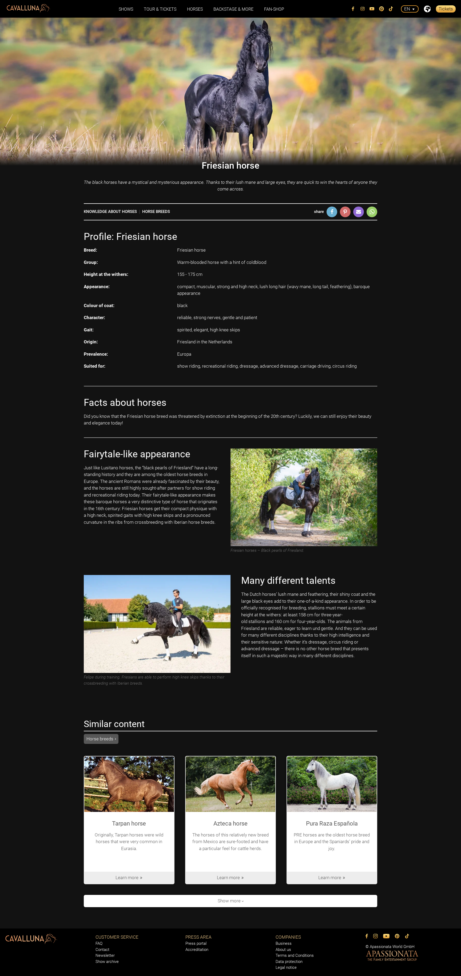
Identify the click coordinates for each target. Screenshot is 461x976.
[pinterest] (381, 8)
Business (284, 943)
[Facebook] (353, 8)
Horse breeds (156, 211)
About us (283, 949)
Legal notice (286, 967)
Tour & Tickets (160, 9)
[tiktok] (391, 8)
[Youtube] (372, 8)
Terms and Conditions (295, 955)
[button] (332, 212)
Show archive (107, 961)
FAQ (99, 943)
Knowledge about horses (110, 211)
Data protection (289, 961)
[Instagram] (362, 8)
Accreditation (196, 949)
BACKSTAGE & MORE (233, 9)
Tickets (446, 8)
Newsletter (105, 955)
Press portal (195, 943)
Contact (102, 949)
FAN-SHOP (274, 9)
